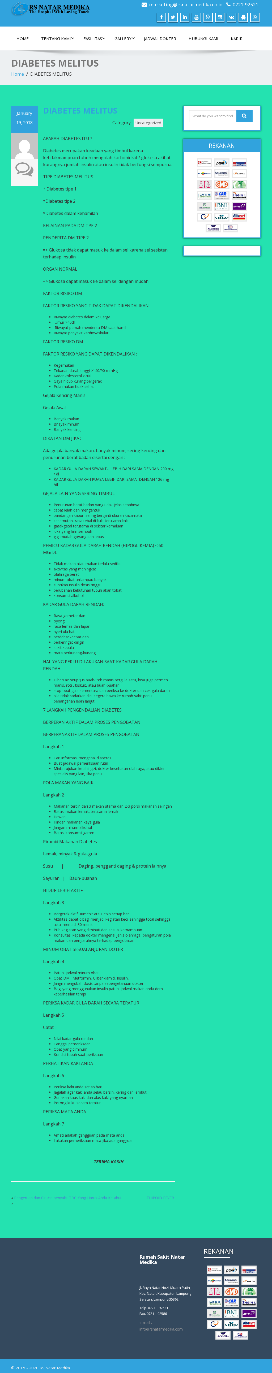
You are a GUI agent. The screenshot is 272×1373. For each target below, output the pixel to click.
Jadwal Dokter (160, 38)
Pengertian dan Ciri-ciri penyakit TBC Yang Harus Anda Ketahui (67, 1197)
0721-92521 (245, 4)
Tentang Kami (56, 38)
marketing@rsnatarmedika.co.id (186, 4)
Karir (237, 38)
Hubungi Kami (203, 38)
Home (22, 38)
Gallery (122, 38)
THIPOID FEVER (160, 1197)
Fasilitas (92, 38)
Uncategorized (148, 122)
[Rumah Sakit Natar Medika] (51, 7)
